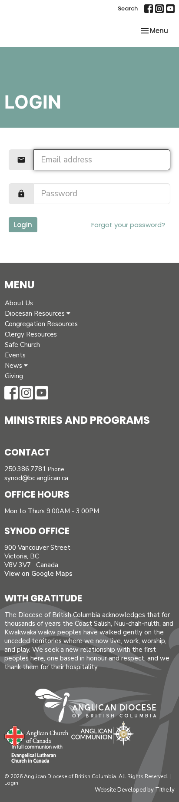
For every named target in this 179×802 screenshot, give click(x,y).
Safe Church (22, 344)
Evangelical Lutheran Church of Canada (33, 754)
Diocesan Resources (35, 313)
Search (128, 8)
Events (15, 355)
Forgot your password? (128, 224)
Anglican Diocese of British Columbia (100, 706)
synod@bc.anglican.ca (36, 478)
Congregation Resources (41, 324)
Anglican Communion (103, 733)
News (14, 365)
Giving (14, 376)
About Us (19, 303)
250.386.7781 (25, 469)
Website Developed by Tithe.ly (135, 789)
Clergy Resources (31, 334)
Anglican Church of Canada (36, 735)
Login (23, 224)
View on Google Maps (38, 573)
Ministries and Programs (77, 420)
